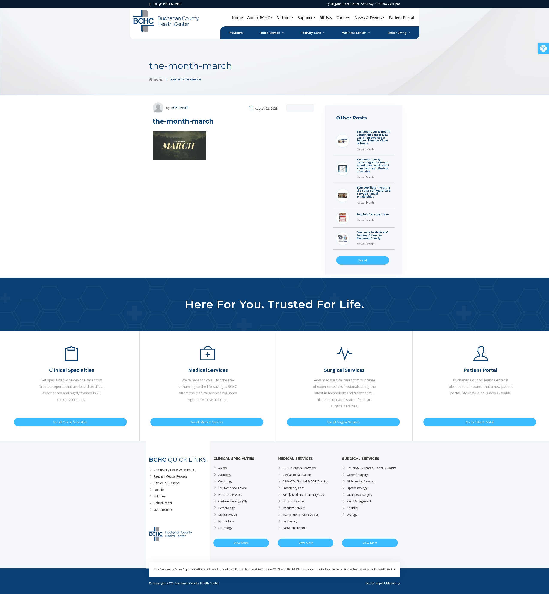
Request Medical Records (170, 476)
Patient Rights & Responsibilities (244, 569)
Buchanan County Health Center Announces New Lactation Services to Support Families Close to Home (373, 137)
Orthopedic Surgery (359, 495)
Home (237, 17)
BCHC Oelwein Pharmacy (299, 468)
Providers (236, 33)
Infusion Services (293, 501)
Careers (343, 17)
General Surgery (357, 475)
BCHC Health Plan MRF (285, 569)
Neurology (225, 528)
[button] (543, 48)
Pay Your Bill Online (166, 483)
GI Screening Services (361, 481)
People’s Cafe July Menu (373, 214)
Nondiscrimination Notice (311, 569)
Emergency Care (293, 488)
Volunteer (160, 496)
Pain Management (359, 501)
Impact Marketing (388, 583)
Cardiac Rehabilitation (296, 475)
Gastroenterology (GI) (232, 501)
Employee (266, 569)
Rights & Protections (385, 569)
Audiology (224, 475)
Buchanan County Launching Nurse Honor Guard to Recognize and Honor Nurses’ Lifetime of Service (373, 165)
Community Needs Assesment (174, 470)
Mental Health (227, 514)
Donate (159, 490)
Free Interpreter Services (338, 569)
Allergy (222, 468)
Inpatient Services (294, 508)
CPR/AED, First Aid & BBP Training (305, 481)
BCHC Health (180, 108)
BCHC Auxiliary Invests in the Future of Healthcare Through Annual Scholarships (374, 192)
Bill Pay (326, 17)
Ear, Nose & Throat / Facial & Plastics (372, 468)
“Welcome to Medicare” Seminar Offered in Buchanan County (372, 235)
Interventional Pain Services (300, 514)
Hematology (226, 508)
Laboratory (289, 521)
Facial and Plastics (230, 495)
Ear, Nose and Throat (232, 488)
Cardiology (225, 481)
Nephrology (226, 521)
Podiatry (352, 508)
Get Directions (163, 510)
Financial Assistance (363, 569)
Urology (352, 514)
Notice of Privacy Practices (212, 569)
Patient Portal (401, 17)
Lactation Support (294, 528)
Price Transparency (164, 569)
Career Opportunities (186, 569)
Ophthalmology (357, 488)
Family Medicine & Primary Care (303, 495)
